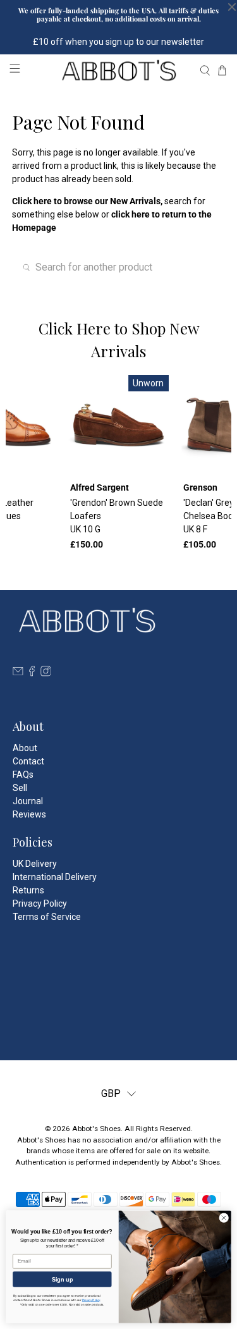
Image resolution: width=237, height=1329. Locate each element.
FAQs (23, 774)
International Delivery (55, 877)
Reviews (29, 814)
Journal (28, 801)
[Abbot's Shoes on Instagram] (45, 673)
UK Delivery (35, 864)
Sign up (62, 1279)
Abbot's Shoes (96, 1128)
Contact (28, 761)
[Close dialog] (224, 1218)
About (25, 748)
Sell (20, 788)
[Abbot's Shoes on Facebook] (32, 673)
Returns (28, 890)
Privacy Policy (40, 903)
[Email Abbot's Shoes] (18, 673)
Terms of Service (47, 917)
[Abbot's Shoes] (118, 70)
